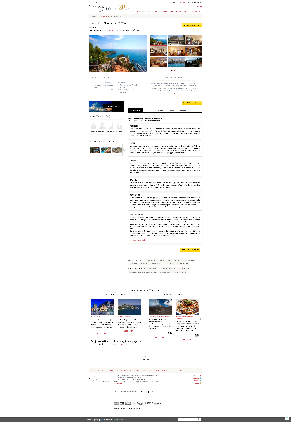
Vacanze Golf (165, 272)
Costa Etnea (156, 264)
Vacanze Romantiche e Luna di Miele (143, 272)
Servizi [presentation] (149, 111)
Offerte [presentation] (182, 111)
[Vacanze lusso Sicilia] (103, 7)
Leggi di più (101, 333)
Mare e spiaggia (173, 260)
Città (162, 260)
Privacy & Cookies (126, 408)
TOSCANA (195, 381)
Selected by (154, 370)
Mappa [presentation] (171, 111)
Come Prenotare (140, 370)
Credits (116, 408)
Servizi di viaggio (115, 370)
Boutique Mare (182, 264)
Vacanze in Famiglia (168, 269)
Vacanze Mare (184, 269)
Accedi (89, 420)
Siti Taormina (95, 317)
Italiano (199, 7)
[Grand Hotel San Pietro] (158, 40)
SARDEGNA (195, 378)
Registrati (95, 420)
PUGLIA (196, 383)
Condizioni (136, 408)
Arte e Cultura (188, 260)
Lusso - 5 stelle (151, 260)
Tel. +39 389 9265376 (123, 31)
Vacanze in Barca (180, 272)
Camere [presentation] (160, 111)
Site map (179, 370)
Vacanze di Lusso (150, 269)
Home (93, 370)
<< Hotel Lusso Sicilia (138, 240)
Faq (172, 370)
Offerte (165, 370)
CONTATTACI (181, 2)
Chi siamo (102, 370)
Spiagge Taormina (124, 317)
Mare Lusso (169, 264)
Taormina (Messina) (108, 31)
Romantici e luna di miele (139, 264)
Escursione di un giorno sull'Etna (159, 316)
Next (123, 150)
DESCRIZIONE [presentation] (135, 111)
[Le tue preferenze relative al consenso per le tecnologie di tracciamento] (287, 418)
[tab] (135, 110)
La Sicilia (127, 370)
